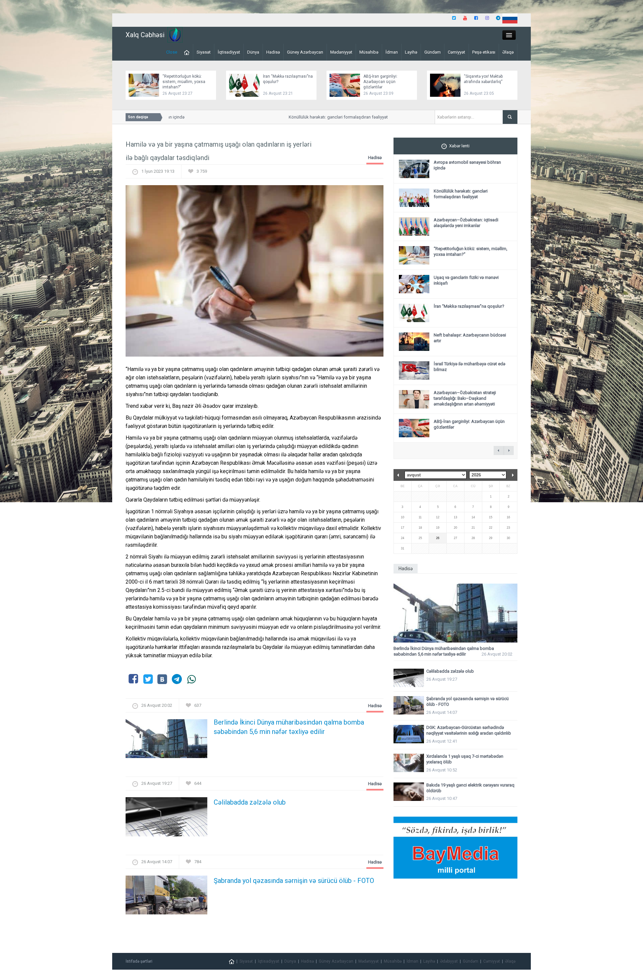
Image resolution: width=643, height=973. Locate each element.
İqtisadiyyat (229, 52)
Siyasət (204, 52)
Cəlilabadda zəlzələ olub (250, 802)
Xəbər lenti (459, 145)
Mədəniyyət (341, 52)
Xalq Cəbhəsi (145, 35)
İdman (391, 52)
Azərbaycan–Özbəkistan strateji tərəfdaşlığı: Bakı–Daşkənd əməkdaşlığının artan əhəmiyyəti (465, 398)
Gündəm (432, 52)
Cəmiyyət (456, 52)
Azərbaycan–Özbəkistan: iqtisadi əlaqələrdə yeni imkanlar (466, 222)
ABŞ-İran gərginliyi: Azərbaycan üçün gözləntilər (380, 81)
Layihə (411, 52)
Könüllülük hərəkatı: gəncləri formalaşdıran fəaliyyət (321, 117)
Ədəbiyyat (449, 961)
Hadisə (273, 52)
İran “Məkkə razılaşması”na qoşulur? (469, 306)
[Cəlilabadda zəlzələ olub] (166, 819)
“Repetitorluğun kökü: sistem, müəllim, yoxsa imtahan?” (183, 81)
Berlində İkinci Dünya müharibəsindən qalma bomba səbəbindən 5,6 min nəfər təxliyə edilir (289, 727)
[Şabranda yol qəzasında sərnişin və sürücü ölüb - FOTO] (166, 897)
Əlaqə (508, 52)
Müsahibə (368, 52)
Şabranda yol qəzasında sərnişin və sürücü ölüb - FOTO (294, 881)
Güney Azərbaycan (305, 52)
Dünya (253, 52)
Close (171, 52)
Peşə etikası (483, 52)
